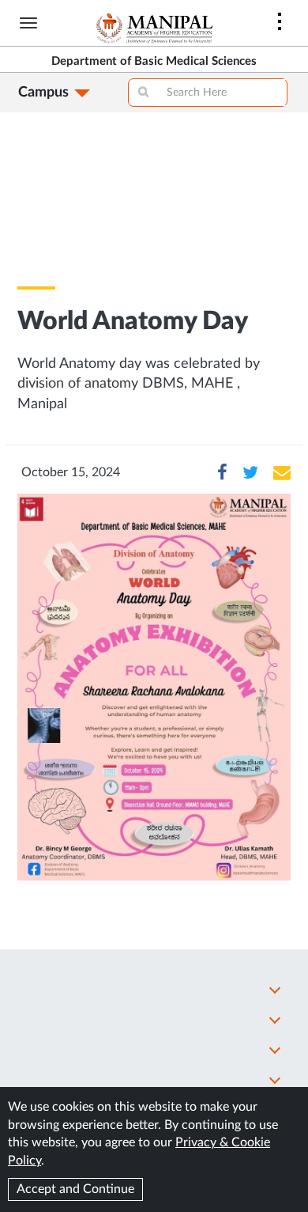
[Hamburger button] (28, 23)
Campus (43, 92)
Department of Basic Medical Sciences (154, 61)
